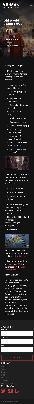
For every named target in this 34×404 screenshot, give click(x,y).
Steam (10, 264)
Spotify (19, 79)
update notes (22, 256)
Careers (4, 380)
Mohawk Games (11, 5)
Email (2, 346)
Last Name (4, 338)
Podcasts (5, 377)
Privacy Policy (7, 383)
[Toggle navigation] (31, 5)
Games (4, 372)
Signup (17, 358)
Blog (3, 375)
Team (3, 369)
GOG (19, 264)
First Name (4, 330)
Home (4, 366)
